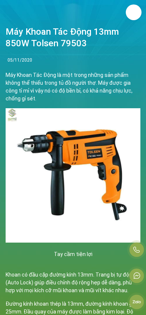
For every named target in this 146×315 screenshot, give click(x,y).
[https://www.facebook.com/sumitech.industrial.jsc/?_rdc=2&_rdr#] (136, 275)
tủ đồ (64, 83)
